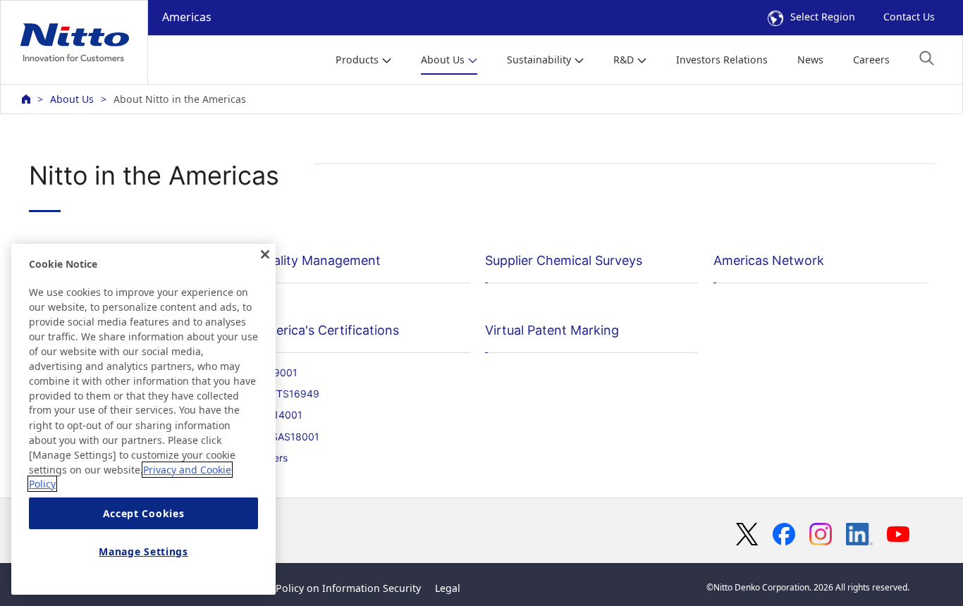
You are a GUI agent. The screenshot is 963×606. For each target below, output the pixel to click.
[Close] (265, 254)
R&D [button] (623, 59)
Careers (871, 59)
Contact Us (909, 16)
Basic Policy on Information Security (334, 588)
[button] (926, 58)
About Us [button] (443, 59)
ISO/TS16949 (288, 394)
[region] (143, 419)
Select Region (822, 16)
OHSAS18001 (288, 437)
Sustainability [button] (539, 59)
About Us (72, 99)
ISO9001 (277, 372)
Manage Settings (143, 551)
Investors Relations (722, 59)
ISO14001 (279, 415)
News (810, 59)
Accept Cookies (144, 513)
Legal (447, 588)
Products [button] (357, 59)
